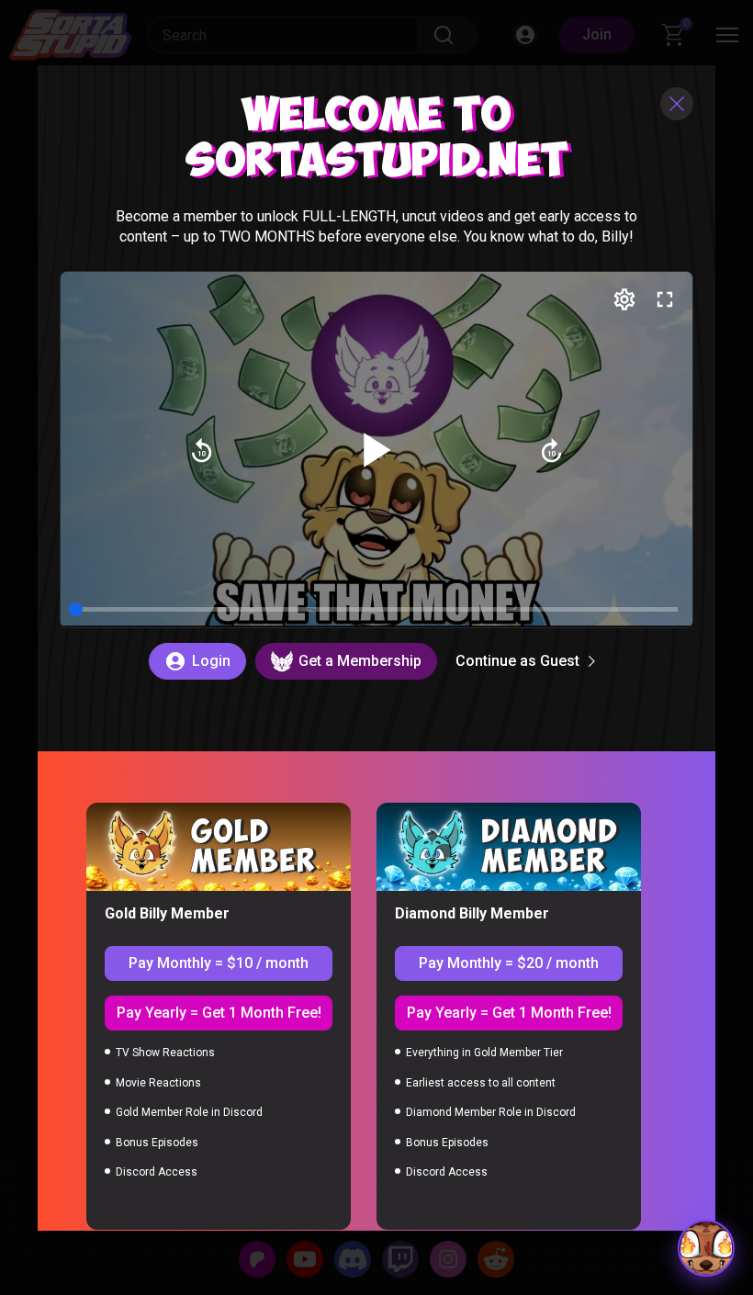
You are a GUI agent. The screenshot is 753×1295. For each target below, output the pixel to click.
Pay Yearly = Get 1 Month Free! (219, 1012)
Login (211, 661)
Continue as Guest (517, 661)
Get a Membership (359, 661)
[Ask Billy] (706, 1248)
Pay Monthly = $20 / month (509, 963)
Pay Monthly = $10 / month (219, 963)
